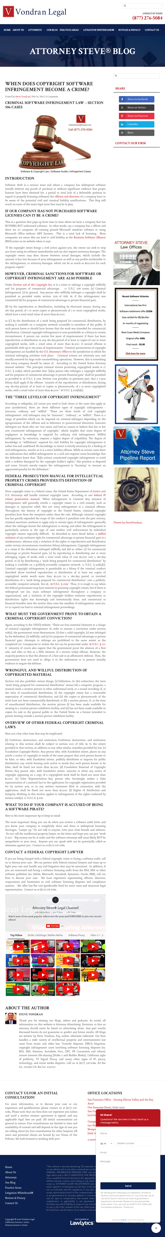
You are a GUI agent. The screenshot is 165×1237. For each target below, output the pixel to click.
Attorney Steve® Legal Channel (55, 908)
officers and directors (67, 196)
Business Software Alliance (90, 237)
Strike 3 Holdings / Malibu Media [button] (45, 935)
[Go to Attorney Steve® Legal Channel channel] (55, 900)
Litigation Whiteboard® (19, 1193)
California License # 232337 (17, 1222)
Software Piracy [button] (76, 935)
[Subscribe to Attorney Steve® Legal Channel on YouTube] (55, 926)
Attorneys (35, 30)
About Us (18, 30)
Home (7, 30)
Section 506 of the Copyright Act (32, 284)
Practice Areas (69, 30)
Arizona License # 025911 (16, 1225)
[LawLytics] (82, 1222)
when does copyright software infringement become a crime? (49, 86)
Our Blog (52, 30)
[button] (8, 967)
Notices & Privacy (15, 1198)
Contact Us (11, 1203)
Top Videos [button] (16, 935)
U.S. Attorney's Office (56, 351)
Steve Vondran (22, 96)
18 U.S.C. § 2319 (59, 584)
